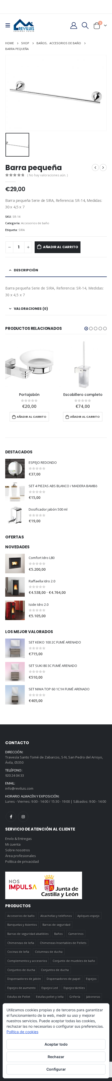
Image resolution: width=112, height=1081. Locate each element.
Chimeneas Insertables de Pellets (63, 943)
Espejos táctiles (74, 988)
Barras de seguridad (56, 924)
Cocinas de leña (18, 952)
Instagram (23, 817)
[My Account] (74, 25)
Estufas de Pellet (18, 997)
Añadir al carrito (60, 246)
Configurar (56, 1069)
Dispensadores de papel (63, 979)
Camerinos (75, 934)
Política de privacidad (22, 861)
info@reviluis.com (19, 788)
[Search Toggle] (85, 25)
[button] (86, 328)
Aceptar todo (56, 1044)
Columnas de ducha (49, 952)
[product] (29, 364)
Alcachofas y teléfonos (56, 916)
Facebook (11, 817)
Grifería (74, 997)
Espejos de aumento (21, 988)
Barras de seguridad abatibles (27, 934)
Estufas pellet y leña (50, 997)
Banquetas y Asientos (22, 924)
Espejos (91, 979)
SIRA (21, 230)
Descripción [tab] (26, 270)
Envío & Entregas (18, 838)
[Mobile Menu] (9, 25)
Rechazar (56, 1056)
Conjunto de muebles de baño (74, 961)
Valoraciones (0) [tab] (31, 308)
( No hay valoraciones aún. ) (47, 175)
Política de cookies (22, 1031)
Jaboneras (93, 997)
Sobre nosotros (17, 850)
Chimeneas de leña (20, 943)
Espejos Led (49, 988)
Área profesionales (20, 855)
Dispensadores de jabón (24, 979)
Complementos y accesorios (27, 961)
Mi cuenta (13, 844)
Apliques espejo (88, 916)
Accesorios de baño (35, 223)
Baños (58, 934)
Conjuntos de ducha (21, 970)
